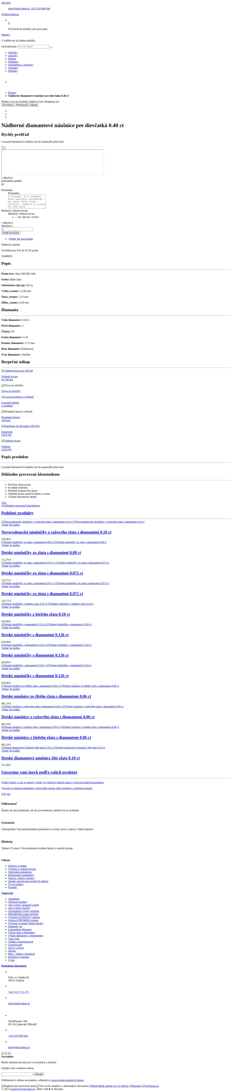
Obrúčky (13, 52)
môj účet (6, 2)
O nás (11, 960)
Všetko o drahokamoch (20, 941)
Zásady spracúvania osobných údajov (28, 881)
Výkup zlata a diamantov (21, 932)
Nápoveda (7, 893)
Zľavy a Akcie (16, 947)
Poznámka (7, 190)
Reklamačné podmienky (21, 875)
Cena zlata (13, 938)
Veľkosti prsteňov (17, 901)
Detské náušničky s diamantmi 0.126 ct (35, 634)
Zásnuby (12, 55)
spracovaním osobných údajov (67, 1080)
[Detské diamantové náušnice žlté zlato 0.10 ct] (53, 747)
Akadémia (13, 898)
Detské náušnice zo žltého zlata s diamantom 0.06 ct (46, 696)
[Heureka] (135, 1086)
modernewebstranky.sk (22, 1089)
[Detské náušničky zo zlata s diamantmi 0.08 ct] (53, 542)
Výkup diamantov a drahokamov (25, 935)
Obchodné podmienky (20, 872)
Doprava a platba (17, 865)
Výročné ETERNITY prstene (24, 917)
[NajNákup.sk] (150, 1086)
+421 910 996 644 (40, 8)
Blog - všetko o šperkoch (21, 953)
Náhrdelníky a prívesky (20, 64)
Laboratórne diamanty (20, 929)
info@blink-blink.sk (19, 8)
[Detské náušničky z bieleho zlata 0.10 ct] (47, 603)
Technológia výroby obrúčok (23, 911)
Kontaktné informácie (13, 965)
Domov (12, 92)
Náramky (13, 67)
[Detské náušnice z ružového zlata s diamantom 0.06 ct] (62, 706)
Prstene (12, 58)
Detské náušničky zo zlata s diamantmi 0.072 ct (42, 573)
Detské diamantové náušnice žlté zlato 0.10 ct (40, 758)
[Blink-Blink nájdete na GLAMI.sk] (109, 1086)
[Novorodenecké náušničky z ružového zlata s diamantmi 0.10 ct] (72, 521)
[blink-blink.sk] (10, 14)
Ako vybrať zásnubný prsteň (23, 905)
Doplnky (13, 71)
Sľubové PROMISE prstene (23, 920)
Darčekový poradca (18, 957)
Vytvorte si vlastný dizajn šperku (25, 923)
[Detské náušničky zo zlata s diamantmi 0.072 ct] (55, 562)
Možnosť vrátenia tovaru (14, 210)
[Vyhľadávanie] (51, 47)
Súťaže (12, 950)
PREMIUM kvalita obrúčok (23, 914)
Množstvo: (7, 225)
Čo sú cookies (15, 884)
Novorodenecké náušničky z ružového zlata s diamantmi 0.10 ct (56, 532)
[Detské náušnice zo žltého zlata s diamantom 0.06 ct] (60, 685)
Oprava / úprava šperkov (21, 878)
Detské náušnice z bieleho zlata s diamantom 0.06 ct (46, 737)
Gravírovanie (15, 944)
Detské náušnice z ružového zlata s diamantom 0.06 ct (48, 717)
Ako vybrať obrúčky (19, 908)
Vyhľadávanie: (9, 46)
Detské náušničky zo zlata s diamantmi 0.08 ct (41, 552)
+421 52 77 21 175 (18, 992)
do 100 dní (28, 217)
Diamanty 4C (15, 926)
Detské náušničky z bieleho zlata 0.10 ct (35, 614)
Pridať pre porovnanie (21, 238)
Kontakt (12, 887)
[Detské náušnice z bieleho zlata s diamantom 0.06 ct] (60, 727)
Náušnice (13, 61)
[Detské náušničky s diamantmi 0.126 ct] (46, 624)
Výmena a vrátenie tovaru (22, 869)
